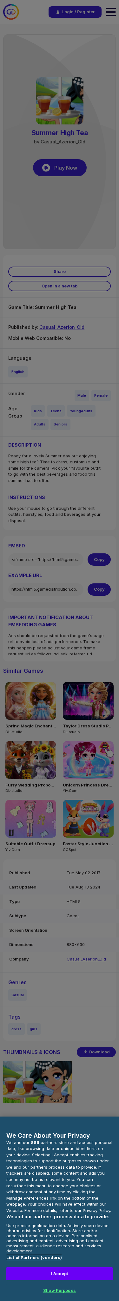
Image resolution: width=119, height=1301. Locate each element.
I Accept (59, 1273)
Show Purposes (59, 1290)
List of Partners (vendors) (34, 1257)
